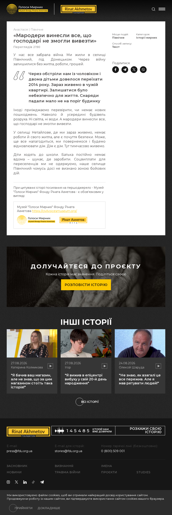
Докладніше (49, 508)
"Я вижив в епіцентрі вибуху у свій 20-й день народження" (86, 379)
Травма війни (67, 472)
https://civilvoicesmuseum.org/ (54, 211)
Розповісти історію (86, 285)
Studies (143, 472)
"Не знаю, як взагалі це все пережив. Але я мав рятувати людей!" (140, 379)
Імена (106, 466)
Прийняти (24, 508)
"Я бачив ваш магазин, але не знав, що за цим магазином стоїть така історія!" (31, 381)
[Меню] (162, 9)
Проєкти (109, 472)
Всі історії (90, 402)
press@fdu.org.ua (19, 451)
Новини (14, 472)
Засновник (17, 466)
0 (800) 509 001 (113, 451)
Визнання (64, 466)
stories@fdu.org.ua (68, 451)
